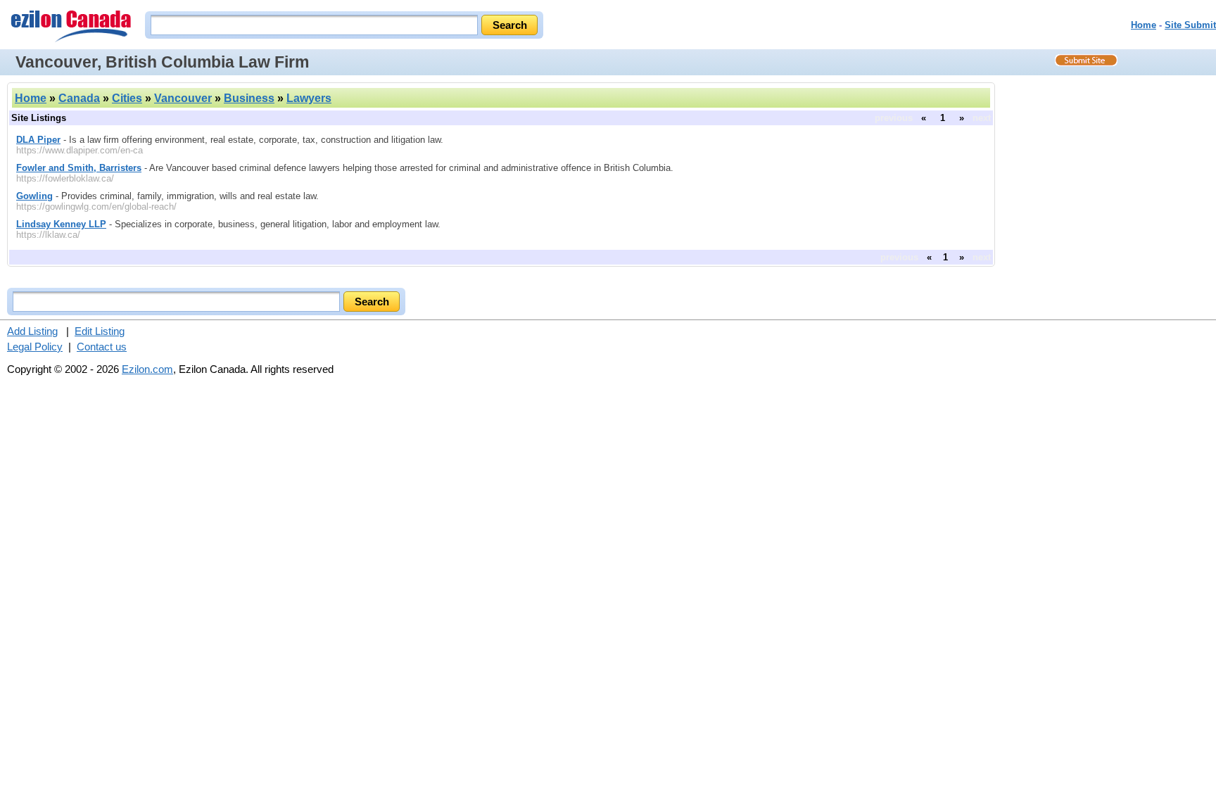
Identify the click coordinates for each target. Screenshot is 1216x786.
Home (1143, 25)
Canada (79, 98)
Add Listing (32, 331)
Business (249, 98)
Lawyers (308, 98)
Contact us (102, 347)
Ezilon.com (147, 369)
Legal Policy (35, 347)
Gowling (34, 196)
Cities (127, 98)
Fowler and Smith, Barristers (78, 168)
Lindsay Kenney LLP (61, 224)
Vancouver (183, 98)
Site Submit (1190, 25)
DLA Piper (38, 139)
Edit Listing (100, 331)
